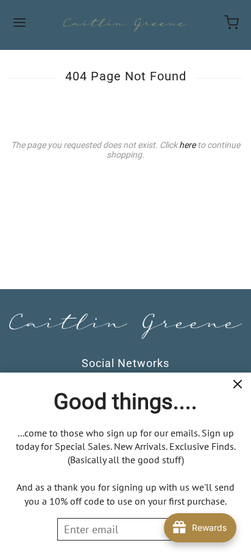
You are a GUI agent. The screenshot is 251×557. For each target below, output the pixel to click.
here (187, 145)
